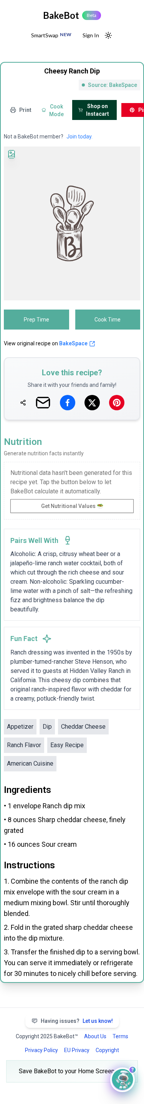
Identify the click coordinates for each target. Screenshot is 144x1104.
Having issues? (77, 1021)
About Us (95, 1036)
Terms (120, 1036)
